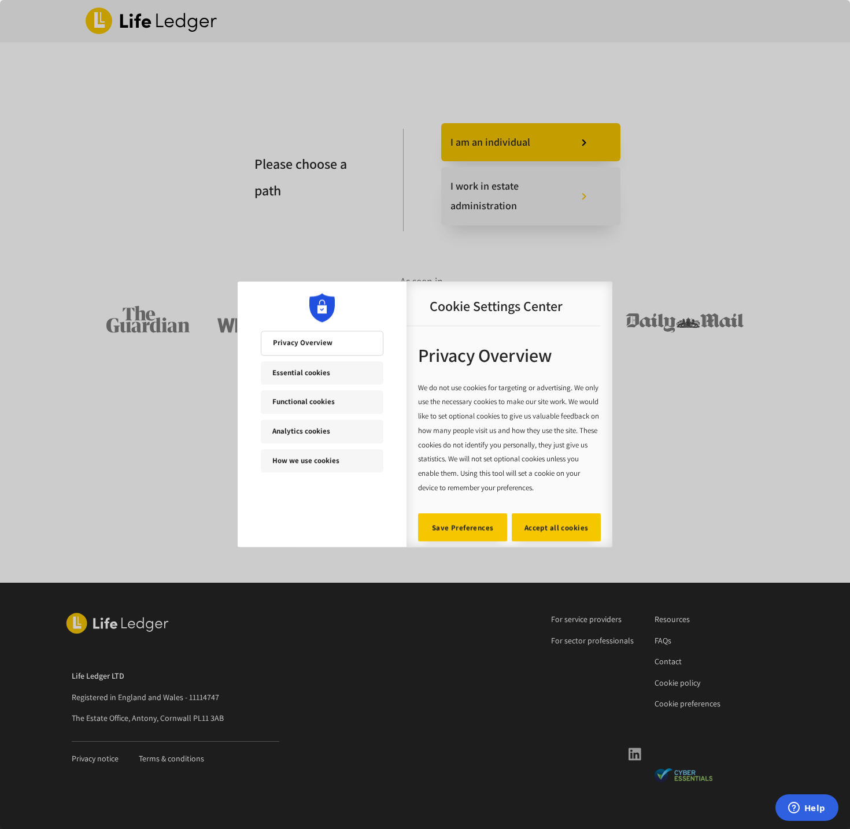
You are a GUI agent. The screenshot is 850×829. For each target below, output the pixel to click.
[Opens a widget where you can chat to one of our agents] (806, 808)
